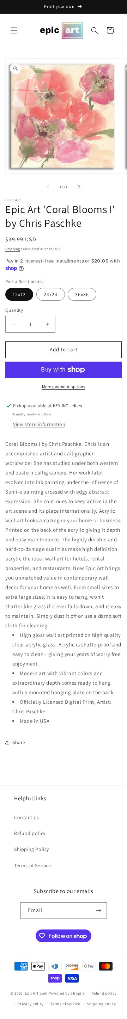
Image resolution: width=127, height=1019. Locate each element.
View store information (39, 424)
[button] (14, 30)
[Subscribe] (99, 910)
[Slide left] (48, 187)
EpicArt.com (36, 992)
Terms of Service (32, 865)
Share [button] (18, 742)
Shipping (12, 249)
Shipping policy (101, 1003)
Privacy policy (31, 1003)
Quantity (14, 310)
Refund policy (30, 833)
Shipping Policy (31, 849)
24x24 (51, 294)
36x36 (82, 294)
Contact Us (26, 817)
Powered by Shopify (67, 992)
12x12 (19, 294)
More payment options (63, 386)
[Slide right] (79, 187)
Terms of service (65, 1003)
